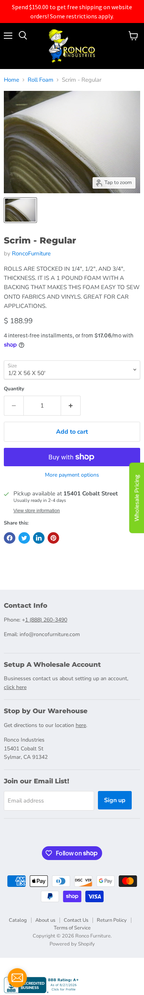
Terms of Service (72, 927)
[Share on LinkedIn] (39, 538)
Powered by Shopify (72, 944)
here (81, 725)
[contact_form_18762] (17, 977)
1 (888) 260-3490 (46, 619)
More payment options (72, 475)
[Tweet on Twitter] (24, 538)
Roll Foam (40, 80)
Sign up (115, 800)
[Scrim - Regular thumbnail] (20, 210)
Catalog (18, 920)
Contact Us (76, 920)
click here (15, 687)
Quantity (14, 389)
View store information (36, 510)
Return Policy (112, 920)
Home (11, 80)
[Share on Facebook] (9, 538)
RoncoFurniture (31, 253)
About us (45, 920)
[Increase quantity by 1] (71, 406)
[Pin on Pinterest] (53, 538)
